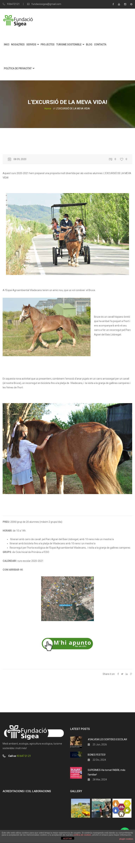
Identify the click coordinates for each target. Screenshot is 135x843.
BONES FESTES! (96, 754)
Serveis (31, 44)
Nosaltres (18, 44)
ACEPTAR (67, 838)
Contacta (100, 44)
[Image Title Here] (80, 808)
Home (47, 108)
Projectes (47, 44)
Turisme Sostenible (69, 44)
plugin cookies (126, 839)
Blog (89, 44)
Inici (6, 44)
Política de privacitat (18, 68)
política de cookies (82, 835)
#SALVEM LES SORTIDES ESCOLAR (107, 739)
